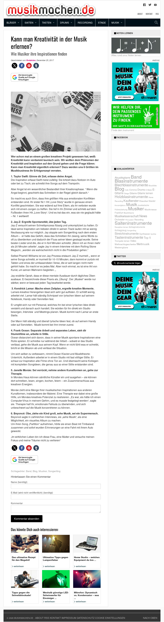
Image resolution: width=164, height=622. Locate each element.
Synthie (153, 234)
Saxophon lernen (121, 227)
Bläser (11, 22)
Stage (102, 22)
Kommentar (17, 503)
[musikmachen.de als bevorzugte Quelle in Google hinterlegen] (24, 79)
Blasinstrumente (131, 180)
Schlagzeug (121, 230)
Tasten (46, 22)
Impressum (69, 617)
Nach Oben (150, 617)
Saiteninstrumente (133, 222)
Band (28, 471)
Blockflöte (153, 185)
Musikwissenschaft (127, 216)
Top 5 (147, 237)
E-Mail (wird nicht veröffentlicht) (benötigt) (32, 492)
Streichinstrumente (127, 233)
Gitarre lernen (145, 193)
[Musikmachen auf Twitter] (150, 5)
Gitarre (133, 193)
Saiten (29, 22)
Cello (127, 190)
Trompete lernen (122, 240)
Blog (35, 471)
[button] (14, 65)
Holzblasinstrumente (131, 196)
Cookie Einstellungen (110, 617)
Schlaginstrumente (137, 227)
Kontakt (149, 13)
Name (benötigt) (19, 482)
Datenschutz (85, 617)
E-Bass (149, 189)
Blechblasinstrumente (131, 184)
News (143, 216)
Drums (64, 22)
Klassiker (143, 200)
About (140, 13)
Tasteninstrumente (129, 237)
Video (133, 240)
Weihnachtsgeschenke (125, 244)
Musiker (43, 471)
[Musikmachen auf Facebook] (144, 5)
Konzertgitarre (120, 205)
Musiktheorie (129, 212)
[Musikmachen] (51, 9)
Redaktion (31, 60)
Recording (85, 22)
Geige (126, 193)
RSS (157, 13)
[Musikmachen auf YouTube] (155, 5)
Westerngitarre (121, 247)
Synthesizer (144, 233)
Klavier (152, 200)
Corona (133, 189)
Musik (115, 22)
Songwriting (54, 471)
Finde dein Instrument (122, 130)
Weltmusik (142, 244)
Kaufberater (131, 200)
